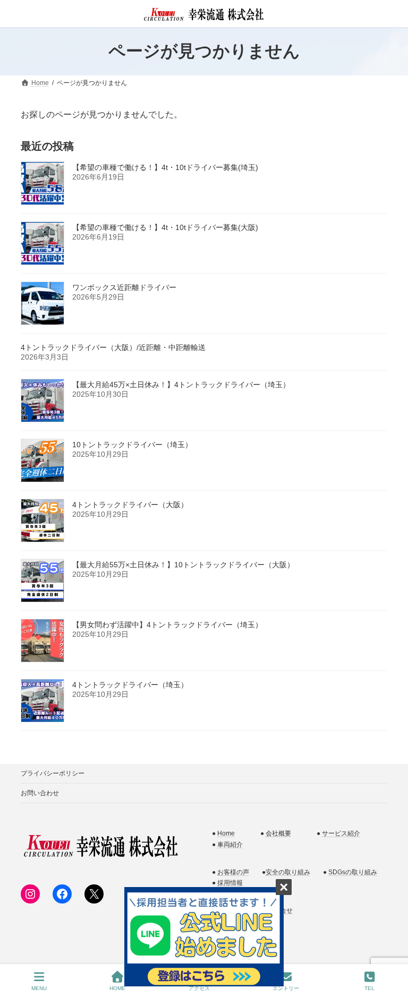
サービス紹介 (341, 833)
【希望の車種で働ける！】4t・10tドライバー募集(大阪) (165, 227)
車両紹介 (230, 844)
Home (226, 833)
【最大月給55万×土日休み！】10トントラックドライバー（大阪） (183, 564)
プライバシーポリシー (52, 773)
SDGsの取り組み (352, 871)
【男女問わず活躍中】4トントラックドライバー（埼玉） (167, 624)
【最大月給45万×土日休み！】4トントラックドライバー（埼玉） (181, 384)
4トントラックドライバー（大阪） (130, 504)
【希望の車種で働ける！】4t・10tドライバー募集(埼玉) (165, 167)
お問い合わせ (40, 793)
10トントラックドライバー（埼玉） (132, 444)
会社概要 (278, 833)
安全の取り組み (288, 871)
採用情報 (230, 883)
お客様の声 (233, 871)
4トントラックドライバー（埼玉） (130, 684)
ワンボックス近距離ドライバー (124, 287)
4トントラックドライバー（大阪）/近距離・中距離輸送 (113, 347)
